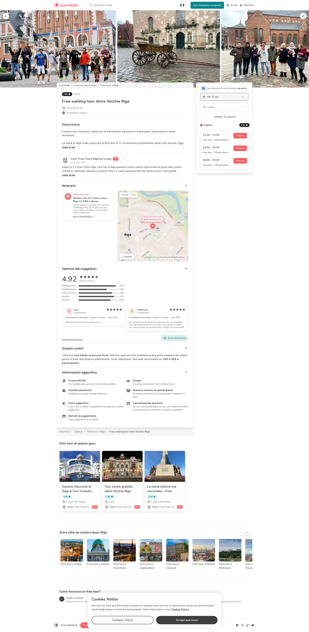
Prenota (240, 135)
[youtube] (252, 625)
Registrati (249, 5)
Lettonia (78, 431)
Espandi (128, 256)
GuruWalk (64, 85)
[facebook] (237, 625)
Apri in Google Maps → (83, 216)
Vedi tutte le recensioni (72, 339)
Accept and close (187, 620)
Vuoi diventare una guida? (207, 5)
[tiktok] (247, 625)
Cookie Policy (180, 609)
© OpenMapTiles (160, 257)
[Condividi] (303, 16)
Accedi (233, 5)
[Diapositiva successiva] (301, 49)
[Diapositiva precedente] (7, 49)
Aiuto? (86, 625)
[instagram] (242, 625)
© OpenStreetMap (177, 257)
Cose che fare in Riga (85, 85)
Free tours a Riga (109, 85)
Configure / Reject (122, 620)
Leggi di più (68, 147)
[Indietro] (6, 16)
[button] (153, 226)
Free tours (64, 431)
